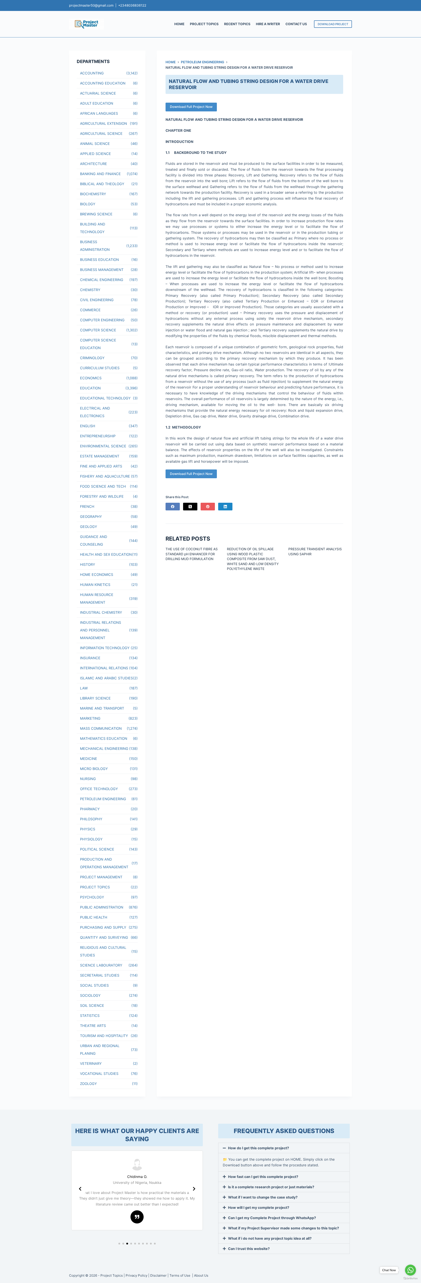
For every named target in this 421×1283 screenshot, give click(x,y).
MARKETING (90, 718)
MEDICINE (88, 758)
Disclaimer (158, 1275)
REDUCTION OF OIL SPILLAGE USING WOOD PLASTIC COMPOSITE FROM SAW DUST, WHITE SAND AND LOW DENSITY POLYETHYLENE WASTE (253, 559)
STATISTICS (90, 1015)
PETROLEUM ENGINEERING (103, 799)
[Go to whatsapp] (410, 1270)
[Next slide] (194, 1188)
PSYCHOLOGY (92, 897)
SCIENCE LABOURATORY (101, 965)
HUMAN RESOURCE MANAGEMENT (96, 598)
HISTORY (87, 564)
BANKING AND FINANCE (100, 174)
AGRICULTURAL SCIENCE (101, 133)
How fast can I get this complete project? (263, 1176)
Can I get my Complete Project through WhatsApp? (272, 1218)
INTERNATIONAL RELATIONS (104, 668)
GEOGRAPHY (91, 516)
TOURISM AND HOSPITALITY (104, 1035)
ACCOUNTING (92, 73)
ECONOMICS (91, 378)
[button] (119, 1243)
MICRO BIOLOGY (94, 768)
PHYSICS (87, 829)
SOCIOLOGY (90, 995)
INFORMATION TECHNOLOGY (105, 648)
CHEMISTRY (90, 290)
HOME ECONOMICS (96, 574)
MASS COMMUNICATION (101, 728)
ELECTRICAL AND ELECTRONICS (95, 412)
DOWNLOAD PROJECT (333, 24)
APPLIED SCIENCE (95, 153)
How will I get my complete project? (258, 1207)
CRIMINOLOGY (92, 358)
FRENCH (87, 506)
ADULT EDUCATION (96, 103)
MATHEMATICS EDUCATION (103, 738)
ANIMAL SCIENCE (95, 143)
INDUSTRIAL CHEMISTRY (101, 612)
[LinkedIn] (225, 506)
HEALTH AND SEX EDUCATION (106, 554)
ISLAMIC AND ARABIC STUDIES (106, 678)
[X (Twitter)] (190, 506)
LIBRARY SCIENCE (95, 698)
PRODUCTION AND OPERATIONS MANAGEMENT (104, 863)
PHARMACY (90, 809)
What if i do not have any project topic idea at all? (270, 1238)
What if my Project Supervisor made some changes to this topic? (283, 1228)
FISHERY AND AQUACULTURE (105, 476)
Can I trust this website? (249, 1248)
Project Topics (111, 1275)
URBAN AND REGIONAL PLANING (100, 1050)
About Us (201, 1275)
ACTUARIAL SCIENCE (98, 93)
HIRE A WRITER (268, 24)
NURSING (88, 779)
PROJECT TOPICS (204, 24)
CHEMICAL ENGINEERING (101, 280)
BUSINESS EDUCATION (99, 259)
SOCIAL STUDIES (94, 985)
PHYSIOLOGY (91, 839)
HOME (179, 24)
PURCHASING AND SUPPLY (103, 927)
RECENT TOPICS (237, 24)
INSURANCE (90, 658)
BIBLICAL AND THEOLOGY (102, 184)
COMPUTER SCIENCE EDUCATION (98, 344)
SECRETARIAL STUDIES (99, 975)
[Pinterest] (208, 506)
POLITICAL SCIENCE (97, 849)
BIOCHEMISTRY (93, 194)
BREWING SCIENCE (96, 214)
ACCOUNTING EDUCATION (102, 83)
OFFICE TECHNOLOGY (99, 789)
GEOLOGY (88, 526)
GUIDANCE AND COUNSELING (93, 540)
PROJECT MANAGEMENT (101, 877)
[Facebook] (173, 506)
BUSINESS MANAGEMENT (101, 269)
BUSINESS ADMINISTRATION (95, 246)
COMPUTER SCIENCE (98, 330)
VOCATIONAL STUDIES (99, 1073)
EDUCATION (90, 388)
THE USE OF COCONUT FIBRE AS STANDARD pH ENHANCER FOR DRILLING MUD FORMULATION (192, 554)
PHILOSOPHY (91, 819)
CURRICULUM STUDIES (100, 368)
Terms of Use (180, 1275)
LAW (84, 688)
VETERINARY (91, 1063)
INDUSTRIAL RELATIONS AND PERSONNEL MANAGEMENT (100, 630)
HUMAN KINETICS (95, 584)
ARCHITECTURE (93, 164)
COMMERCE (90, 310)
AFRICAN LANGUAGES (99, 113)
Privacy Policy (136, 1275)
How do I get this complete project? (258, 1148)
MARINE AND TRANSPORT (102, 708)
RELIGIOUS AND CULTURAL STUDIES (103, 951)
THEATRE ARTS (93, 1025)
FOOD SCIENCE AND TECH (103, 486)
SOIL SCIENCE (92, 1005)
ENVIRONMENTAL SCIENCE (103, 446)
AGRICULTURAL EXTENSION (103, 123)
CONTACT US (296, 24)
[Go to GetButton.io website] (410, 1278)
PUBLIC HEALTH (93, 917)
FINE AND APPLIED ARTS (101, 466)
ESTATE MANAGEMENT (99, 456)
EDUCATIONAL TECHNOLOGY (105, 398)
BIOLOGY (87, 204)
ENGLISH (87, 426)
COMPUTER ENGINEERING (102, 320)
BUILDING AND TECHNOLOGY (92, 228)
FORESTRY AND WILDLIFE (102, 496)
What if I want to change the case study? (263, 1197)
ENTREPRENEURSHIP (98, 436)
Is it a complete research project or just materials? (271, 1187)
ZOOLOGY (88, 1083)
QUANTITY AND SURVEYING (104, 937)
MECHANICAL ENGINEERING (104, 748)
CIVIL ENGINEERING (97, 300)
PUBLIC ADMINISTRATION (101, 907)
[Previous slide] (80, 1188)
